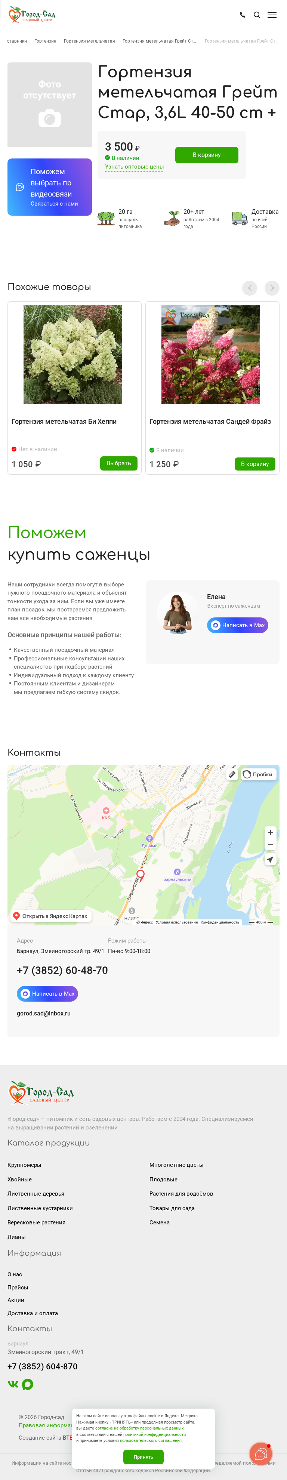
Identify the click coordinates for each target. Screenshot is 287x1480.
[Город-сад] (31, 15)
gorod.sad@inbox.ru (44, 1013)
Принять (143, 1457)
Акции (15, 1300)
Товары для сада (172, 1208)
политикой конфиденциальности (154, 1434)
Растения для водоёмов (181, 1193)
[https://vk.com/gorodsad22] (13, 1388)
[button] (249, 288)
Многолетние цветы (176, 1165)
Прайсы (17, 1287)
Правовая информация (49, 1425)
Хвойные (19, 1179)
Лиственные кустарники (40, 1208)
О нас (14, 1274)
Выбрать (119, 463)
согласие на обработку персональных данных (139, 1428)
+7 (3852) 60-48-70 (62, 970)
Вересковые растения (36, 1222)
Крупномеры (24, 1165)
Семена (159, 1222)
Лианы (16, 1237)
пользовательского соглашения (151, 1440)
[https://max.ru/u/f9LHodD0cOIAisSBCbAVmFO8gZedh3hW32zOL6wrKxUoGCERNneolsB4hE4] (27, 1388)
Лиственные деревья (35, 1193)
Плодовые (163, 1179)
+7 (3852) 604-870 (42, 1366)
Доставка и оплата (32, 1313)
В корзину (207, 154)
